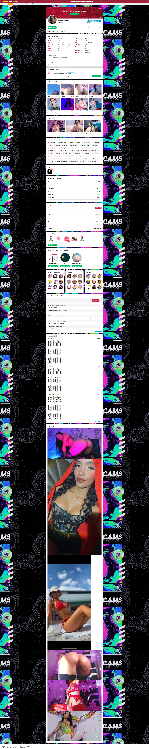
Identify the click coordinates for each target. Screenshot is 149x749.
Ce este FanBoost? (98, 23)
